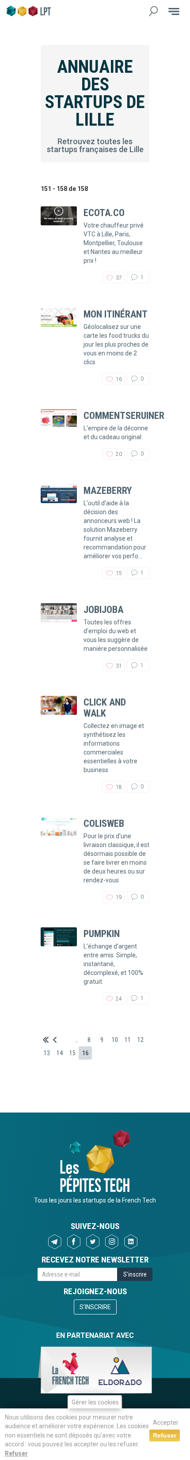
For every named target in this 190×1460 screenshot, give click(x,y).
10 (115, 1039)
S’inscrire (95, 1307)
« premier (46, 1039)
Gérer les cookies (95, 1402)
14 (60, 1053)
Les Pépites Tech (28, 11)
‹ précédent (54, 1039)
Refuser (16, 1453)
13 (47, 1053)
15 (72, 1053)
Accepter (166, 1422)
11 (128, 1039)
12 (140, 1039)
